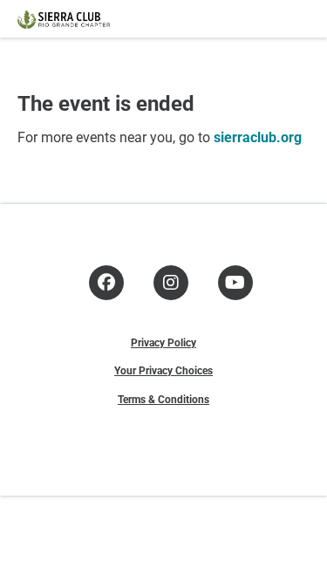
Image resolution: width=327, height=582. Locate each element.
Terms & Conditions (163, 399)
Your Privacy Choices (163, 370)
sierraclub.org (258, 136)
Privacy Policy (163, 342)
